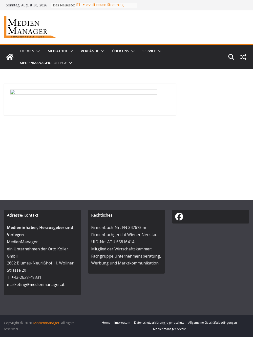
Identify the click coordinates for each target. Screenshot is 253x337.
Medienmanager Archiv (169, 329)
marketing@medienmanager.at (35, 284)
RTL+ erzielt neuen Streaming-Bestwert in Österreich (100, 7)
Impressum (122, 322)
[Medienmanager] (10, 57)
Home (106, 322)
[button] (37, 51)
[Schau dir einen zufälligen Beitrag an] (243, 57)
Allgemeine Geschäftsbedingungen (212, 322)
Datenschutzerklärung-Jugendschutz (159, 322)
